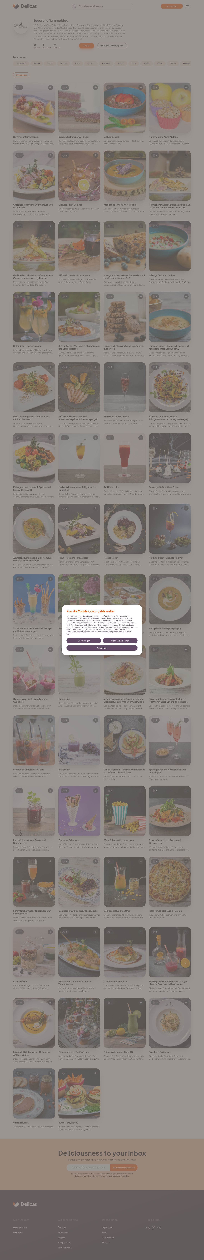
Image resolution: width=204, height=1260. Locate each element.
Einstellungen (84, 640)
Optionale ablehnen (120, 640)
